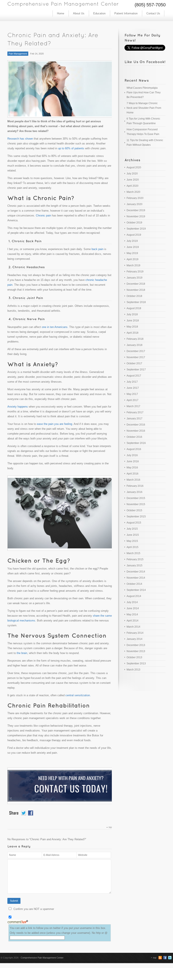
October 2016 (134, 436)
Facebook (165, 957)
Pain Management (18, 53)
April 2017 (132, 400)
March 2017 (133, 406)
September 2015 (136, 516)
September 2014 (136, 590)
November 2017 (136, 357)
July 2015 (132, 528)
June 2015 (133, 534)
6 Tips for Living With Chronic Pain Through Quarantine (143, 121)
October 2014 (134, 583)
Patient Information (126, 13)
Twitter (170, 957)
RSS (160, 957)
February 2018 (135, 338)
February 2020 (135, 198)
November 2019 (136, 216)
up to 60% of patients (71, 148)
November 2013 (136, 651)
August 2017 (134, 375)
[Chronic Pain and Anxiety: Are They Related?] (59, 88)
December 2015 (136, 498)
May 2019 (132, 253)
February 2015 (135, 559)
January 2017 (134, 418)
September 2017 (136, 369)
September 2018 (136, 302)
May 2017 (132, 394)
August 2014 (134, 596)
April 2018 (132, 332)
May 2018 (132, 326)
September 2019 (136, 228)
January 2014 (134, 639)
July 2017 (132, 381)
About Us (78, 13)
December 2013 (136, 645)
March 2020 (133, 191)
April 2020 (132, 185)
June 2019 (133, 247)
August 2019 (134, 234)
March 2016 (133, 479)
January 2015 (134, 565)
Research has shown (20, 138)
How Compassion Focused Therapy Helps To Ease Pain (143, 132)
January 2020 (134, 204)
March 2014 (133, 626)
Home (60, 13)
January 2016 (134, 492)
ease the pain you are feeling (54, 424)
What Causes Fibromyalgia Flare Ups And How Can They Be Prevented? (144, 92)
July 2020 (132, 173)
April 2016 (132, 473)
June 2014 (133, 608)
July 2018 (132, 314)
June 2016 (133, 461)
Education (99, 13)
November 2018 (136, 289)
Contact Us (153, 13)
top (110, 827)
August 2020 (134, 167)
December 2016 (136, 424)
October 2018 (134, 296)
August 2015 (134, 522)
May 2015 (132, 541)
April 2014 (132, 620)
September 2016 (136, 443)
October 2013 (134, 657)
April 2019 (132, 259)
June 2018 (133, 320)
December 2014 (136, 571)
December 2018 (136, 283)
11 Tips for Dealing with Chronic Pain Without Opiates (145, 142)
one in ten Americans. (55, 327)
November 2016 (136, 430)
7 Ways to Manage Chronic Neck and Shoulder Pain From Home (144, 108)
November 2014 (136, 577)
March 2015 (133, 553)
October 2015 (134, 510)
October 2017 (134, 363)
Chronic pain (43, 215)
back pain (97, 249)
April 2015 (132, 547)
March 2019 (133, 265)
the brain (22, 653)
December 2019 (136, 210)
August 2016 (134, 449)
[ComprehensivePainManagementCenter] (63, 3)
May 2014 (132, 614)
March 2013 (133, 669)
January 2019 (134, 277)
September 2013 (136, 663)
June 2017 (133, 387)
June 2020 (133, 179)
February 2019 (135, 271)
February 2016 (135, 485)
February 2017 (135, 412)
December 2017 (136, 351)
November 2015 (136, 504)
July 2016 (132, 455)
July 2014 (132, 602)
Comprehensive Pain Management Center (42, 957)
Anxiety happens (17, 406)
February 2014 (135, 632)
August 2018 (134, 308)
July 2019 (132, 240)
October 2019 (134, 222)
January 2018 (134, 345)
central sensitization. (78, 695)
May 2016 (132, 467)
